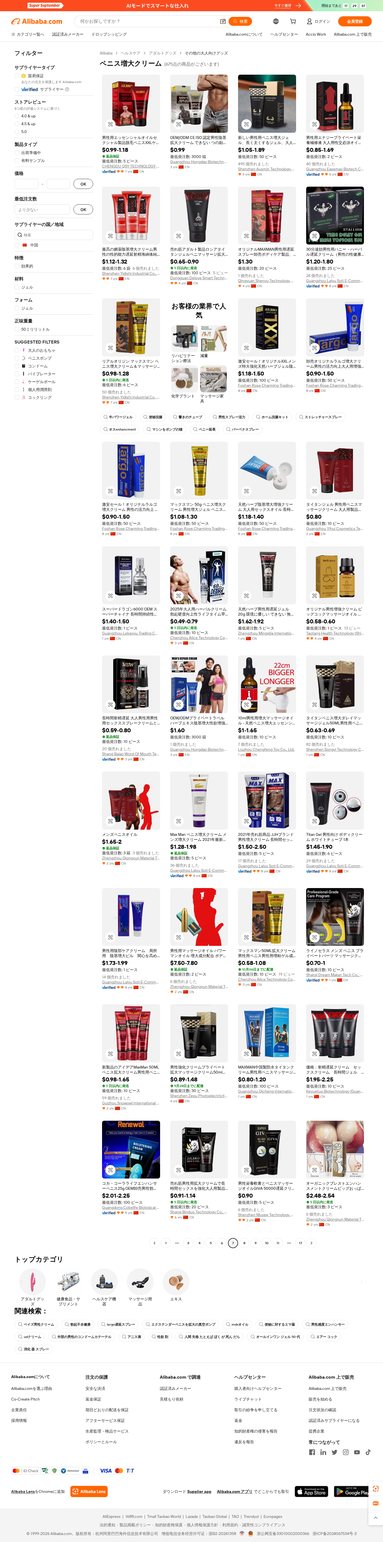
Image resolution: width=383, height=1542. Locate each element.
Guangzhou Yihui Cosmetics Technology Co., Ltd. (335, 528)
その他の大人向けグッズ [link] (206, 53)
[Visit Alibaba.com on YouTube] (357, 1452)
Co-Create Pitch (25, 1399)
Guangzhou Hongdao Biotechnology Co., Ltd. (199, 161)
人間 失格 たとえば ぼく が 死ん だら (212, 1337)
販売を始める (320, 1399)
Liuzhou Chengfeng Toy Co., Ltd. (266, 749)
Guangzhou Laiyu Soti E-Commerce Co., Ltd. (335, 280)
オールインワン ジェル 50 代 (278, 1337)
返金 (238, 1420)
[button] (223, 21)
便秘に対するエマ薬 (280, 1324)
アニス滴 (134, 1337)
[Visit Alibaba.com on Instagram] (345, 1452)
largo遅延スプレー (121, 1324)
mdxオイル (240, 1324)
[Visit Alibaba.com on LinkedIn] (323, 1452)
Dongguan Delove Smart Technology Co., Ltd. (199, 278)
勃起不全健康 (80, 1324)
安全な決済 (95, 1388)
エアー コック (326, 1337)
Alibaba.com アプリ (235, 1491)
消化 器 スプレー (36, 1349)
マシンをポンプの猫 (167, 429)
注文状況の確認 (322, 1410)
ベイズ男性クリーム (39, 1324)
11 (277, 1243)
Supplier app (199, 1491)
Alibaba (106, 53)
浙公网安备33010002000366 (283, 1533)
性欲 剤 (162, 1337)
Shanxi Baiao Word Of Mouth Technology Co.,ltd (131, 754)
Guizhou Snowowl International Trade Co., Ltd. (131, 1103)
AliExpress (112, 1516)
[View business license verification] (242, 1533)
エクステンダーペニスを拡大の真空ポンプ (183, 1324)
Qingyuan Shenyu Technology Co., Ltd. (267, 280)
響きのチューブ (190, 417)
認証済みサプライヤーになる (334, 1420)
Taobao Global (214, 1516)
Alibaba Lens (23, 1491)
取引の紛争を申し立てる (256, 1410)
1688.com (133, 1516)
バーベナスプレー (245, 429)
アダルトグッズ (162, 53)
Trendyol (251, 1516)
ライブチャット (248, 1399)
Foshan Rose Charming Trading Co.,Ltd (267, 385)
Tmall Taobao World (164, 1516)
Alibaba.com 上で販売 (328, 1388)
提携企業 (316, 1431)
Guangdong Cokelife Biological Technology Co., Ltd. (131, 1207)
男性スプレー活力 (231, 417)
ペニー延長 (207, 429)
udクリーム (32, 1337)
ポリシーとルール (101, 1442)
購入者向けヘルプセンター (258, 1388)
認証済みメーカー (175, 1388)
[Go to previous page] (154, 1243)
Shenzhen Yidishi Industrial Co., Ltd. (131, 273)
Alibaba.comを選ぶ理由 (31, 1388)
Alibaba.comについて (30, 1376)
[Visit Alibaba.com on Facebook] (312, 1452)
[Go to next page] (311, 1243)
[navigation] (54, 648)
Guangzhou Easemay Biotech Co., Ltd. (335, 169)
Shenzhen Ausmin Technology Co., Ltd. (267, 169)
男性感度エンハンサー (328, 1324)
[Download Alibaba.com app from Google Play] (353, 1491)
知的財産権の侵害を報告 (256, 1431)
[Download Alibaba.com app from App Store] (311, 1491)
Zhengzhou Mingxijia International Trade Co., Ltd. (267, 633)
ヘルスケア (130, 53)
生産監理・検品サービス (107, 1431)
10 (267, 1243)
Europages (273, 1516)
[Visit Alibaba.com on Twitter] (334, 1452)
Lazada (192, 1516)
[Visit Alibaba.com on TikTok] (368, 1452)
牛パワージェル (121, 417)
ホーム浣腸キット (275, 417)
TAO (235, 1516)
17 (300, 1243)
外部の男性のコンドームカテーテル (84, 1337)
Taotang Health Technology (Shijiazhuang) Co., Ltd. (335, 633)
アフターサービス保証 (105, 1420)
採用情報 (19, 1420)
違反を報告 (244, 1442)
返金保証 (93, 1399)
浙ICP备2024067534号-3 (335, 1533)
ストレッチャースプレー (323, 417)
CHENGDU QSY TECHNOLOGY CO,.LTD (131, 166)
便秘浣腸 (155, 417)
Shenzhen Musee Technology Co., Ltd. (267, 1214)
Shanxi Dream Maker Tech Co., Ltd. (335, 975)
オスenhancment (122, 429)
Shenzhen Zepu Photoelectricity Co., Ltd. (199, 1095)
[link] (375, 1488)
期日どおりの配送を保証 (107, 1410)
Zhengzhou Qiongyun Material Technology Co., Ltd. (131, 858)
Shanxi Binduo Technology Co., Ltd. (199, 1212)
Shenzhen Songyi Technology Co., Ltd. (335, 749)
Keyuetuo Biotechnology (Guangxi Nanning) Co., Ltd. (335, 1091)
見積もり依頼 (171, 1399)
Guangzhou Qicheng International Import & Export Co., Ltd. (267, 1091)
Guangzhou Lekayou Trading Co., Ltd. (131, 633)
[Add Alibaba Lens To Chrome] (89, 1491)
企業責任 (19, 1410)
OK (83, 184)
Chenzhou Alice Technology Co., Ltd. (199, 637)
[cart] (294, 22)
